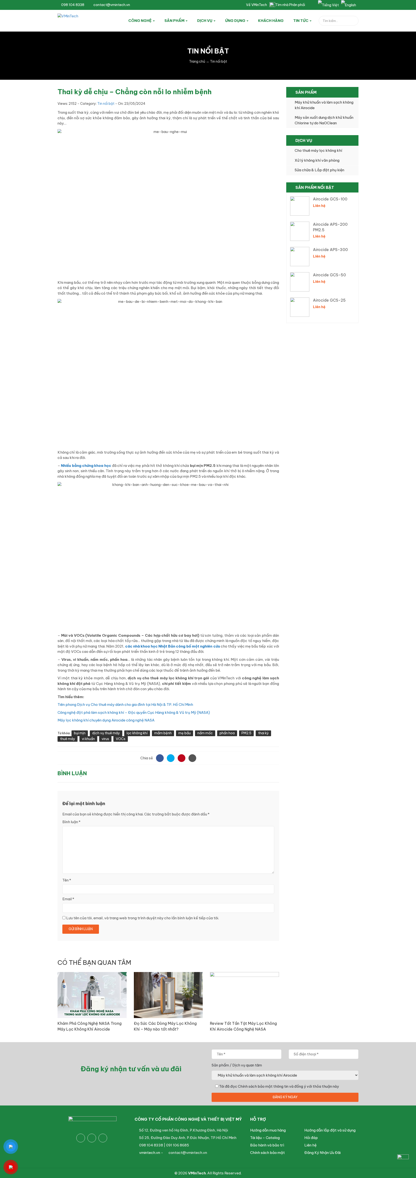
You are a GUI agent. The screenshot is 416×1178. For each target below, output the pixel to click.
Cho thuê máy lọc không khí (318, 150)
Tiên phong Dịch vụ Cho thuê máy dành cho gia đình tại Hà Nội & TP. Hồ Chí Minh (125, 704)
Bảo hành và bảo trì (267, 1145)
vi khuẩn (88, 739)
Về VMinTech (256, 5)
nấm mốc (205, 733)
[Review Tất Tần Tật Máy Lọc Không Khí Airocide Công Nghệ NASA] (244, 994)
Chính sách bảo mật (267, 1152)
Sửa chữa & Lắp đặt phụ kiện (319, 170)
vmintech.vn (149, 1152)
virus (105, 739)
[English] (348, 5)
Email (68, 899)
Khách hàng (271, 20)
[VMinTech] (80, 19)
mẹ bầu (184, 733)
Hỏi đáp (311, 1137)
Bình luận (71, 822)
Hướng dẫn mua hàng (268, 1130)
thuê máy (67, 739)
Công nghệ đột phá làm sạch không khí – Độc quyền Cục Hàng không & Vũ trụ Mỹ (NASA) (134, 712)
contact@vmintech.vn (111, 5)
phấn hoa (227, 733)
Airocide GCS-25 (329, 300)
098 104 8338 (72, 5)
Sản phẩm (174, 20)
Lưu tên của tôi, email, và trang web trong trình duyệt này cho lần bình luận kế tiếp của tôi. (142, 918)
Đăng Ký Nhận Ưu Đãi (322, 1152)
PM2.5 (246, 733)
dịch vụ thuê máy (106, 733)
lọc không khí (137, 733)
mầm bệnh (163, 733)
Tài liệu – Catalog (265, 1137)
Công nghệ (140, 20)
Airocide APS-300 (330, 249)
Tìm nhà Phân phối (290, 5)
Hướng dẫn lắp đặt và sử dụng (330, 1130)
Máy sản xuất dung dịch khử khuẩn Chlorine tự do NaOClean (324, 120)
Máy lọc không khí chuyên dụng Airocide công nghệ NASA (106, 720)
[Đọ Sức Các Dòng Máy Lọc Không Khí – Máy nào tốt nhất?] (168, 994)
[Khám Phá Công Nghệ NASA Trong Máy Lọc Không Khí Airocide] (92, 994)
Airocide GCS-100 (330, 199)
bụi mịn (79, 733)
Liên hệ (310, 1145)
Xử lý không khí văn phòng (317, 160)
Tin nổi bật (105, 103)
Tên (66, 880)
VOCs (120, 739)
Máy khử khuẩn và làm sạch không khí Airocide (324, 105)
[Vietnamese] (328, 5)
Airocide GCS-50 (329, 274)
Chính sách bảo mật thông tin (263, 1086)
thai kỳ (263, 733)
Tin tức (301, 20)
